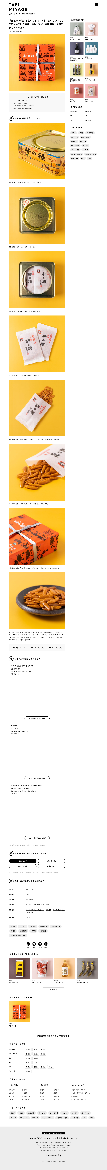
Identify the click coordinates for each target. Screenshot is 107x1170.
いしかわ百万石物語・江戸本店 (80, 1093)
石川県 (43, 1054)
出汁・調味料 (86, 137)
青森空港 (25, 1090)
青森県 (36, 1049)
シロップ (85, 150)
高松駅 (42, 1099)
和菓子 (74, 133)
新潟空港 (48, 910)
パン (83, 158)
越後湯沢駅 (23, 931)
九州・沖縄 (88, 120)
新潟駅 (13, 931)
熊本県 (28, 1071)
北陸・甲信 (88, 111)
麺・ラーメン (75, 145)
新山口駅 (56, 1096)
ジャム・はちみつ (77, 154)
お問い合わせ (62, 1161)
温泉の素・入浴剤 (91, 154)
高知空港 (11, 1099)
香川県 (43, 1067)
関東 (71, 116)
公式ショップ (23, 861)
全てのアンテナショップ (78, 1099)
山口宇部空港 (26, 1096)
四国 (71, 120)
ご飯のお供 (90, 133)
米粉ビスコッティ (90, 39)
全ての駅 (56, 1099)
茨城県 (36, 1058)
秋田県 (43, 1049)
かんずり (72, 101)
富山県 (36, 1054)
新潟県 (20, 31)
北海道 (28, 1049)
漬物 (90, 158)
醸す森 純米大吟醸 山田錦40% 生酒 (76, 59)
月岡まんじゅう (13, 983)
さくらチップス (36, 983)
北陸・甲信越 (13, 31)
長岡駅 (34, 931)
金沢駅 (42, 1096)
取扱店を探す (51, 866)
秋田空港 (11, 1093)
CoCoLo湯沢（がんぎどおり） (35, 910)
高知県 (28, 1067)
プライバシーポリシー (52, 1161)
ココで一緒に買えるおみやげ (37, 718)
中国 (86, 116)
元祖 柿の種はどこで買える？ (22, 103)
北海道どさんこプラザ (78, 1090)
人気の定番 (44, 926)
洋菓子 (81, 133)
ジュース (85, 145)
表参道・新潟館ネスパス (18, 935)
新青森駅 (56, 1090)
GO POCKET (88, 59)
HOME (43, 1161)
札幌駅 (42, 1090)
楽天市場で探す (51, 861)
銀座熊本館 (74, 1096)
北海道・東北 (73, 111)
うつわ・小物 (75, 150)
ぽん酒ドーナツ (89, 101)
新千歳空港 (12, 1090)
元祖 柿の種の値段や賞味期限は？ (23, 108)
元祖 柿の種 (12, 1026)
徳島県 (36, 1067)
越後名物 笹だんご (82, 983)
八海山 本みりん (59, 983)
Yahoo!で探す (22, 866)
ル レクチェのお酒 (90, 80)
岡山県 (28, 1062)
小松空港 (25, 1093)
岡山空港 (11, 1096)
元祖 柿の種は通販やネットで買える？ (24, 106)
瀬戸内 (51, 1067)
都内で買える (56, 926)
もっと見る (53, 989)
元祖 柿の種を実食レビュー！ (22, 100)
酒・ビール (75, 137)
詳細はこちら (15, 674)
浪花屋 (28, 917)
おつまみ (33, 926)
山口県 (36, 1062)
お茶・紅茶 (75, 158)
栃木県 (28, 1058)
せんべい (22, 926)
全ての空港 (25, 1099)
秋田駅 (42, 1093)
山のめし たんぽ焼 (75, 39)
